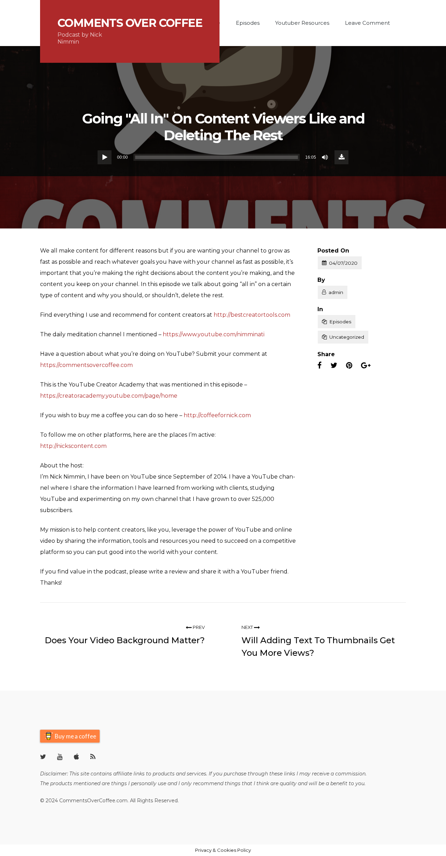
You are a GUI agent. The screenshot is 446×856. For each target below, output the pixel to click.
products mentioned (75, 783)
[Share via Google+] (365, 365)
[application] (223, 157)
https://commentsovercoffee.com (86, 365)
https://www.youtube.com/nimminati (213, 334)
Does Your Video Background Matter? (125, 640)
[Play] (105, 157)
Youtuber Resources (302, 23)
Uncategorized (346, 337)
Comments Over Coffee (129, 23)
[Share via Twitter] (333, 365)
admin (336, 292)
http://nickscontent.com (73, 446)
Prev (198, 627)
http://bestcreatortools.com (252, 314)
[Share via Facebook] (319, 365)
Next (247, 627)
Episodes (248, 23)
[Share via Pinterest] (349, 365)
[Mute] (325, 157)
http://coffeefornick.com (217, 415)
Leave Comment (367, 23)
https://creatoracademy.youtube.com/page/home (108, 395)
